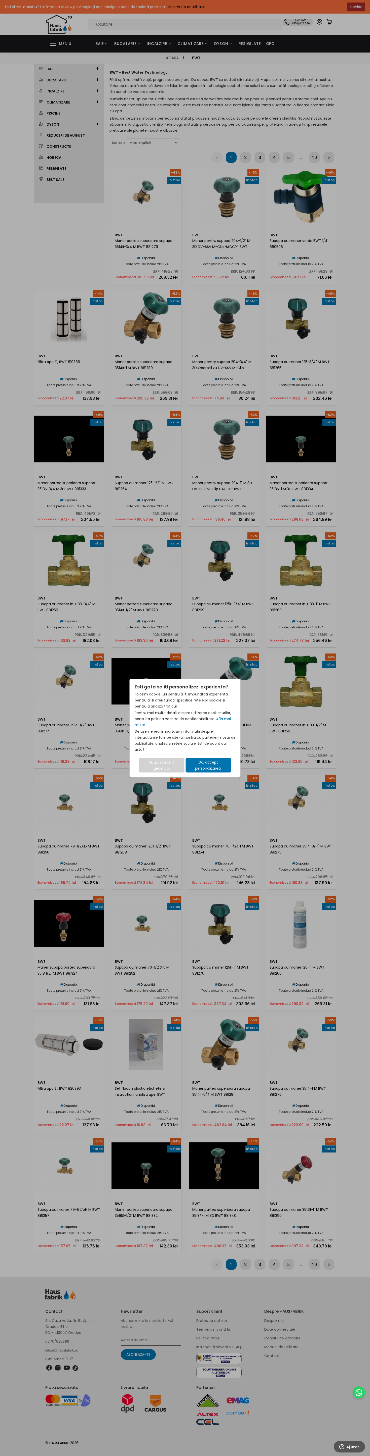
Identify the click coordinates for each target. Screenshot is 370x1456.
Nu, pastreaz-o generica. (162, 765)
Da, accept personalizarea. (208, 765)
